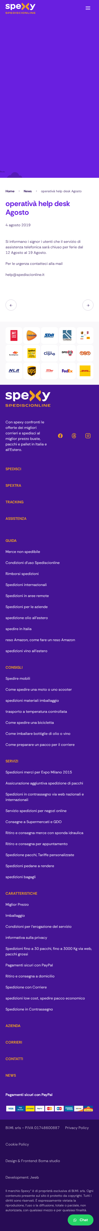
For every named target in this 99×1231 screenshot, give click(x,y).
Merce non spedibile (23, 551)
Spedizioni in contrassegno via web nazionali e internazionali (45, 797)
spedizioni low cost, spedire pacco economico (45, 998)
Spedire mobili (18, 678)
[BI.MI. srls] (20, 8)
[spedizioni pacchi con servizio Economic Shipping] (31, 353)
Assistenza (16, 518)
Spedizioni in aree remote (27, 595)
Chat (84, 1219)
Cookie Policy (17, 1144)
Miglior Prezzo (17, 904)
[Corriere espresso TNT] (85, 353)
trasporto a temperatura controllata (36, 711)
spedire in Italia (19, 628)
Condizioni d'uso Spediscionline (33, 562)
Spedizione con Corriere (26, 987)
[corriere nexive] (31, 335)
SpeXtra (13, 485)
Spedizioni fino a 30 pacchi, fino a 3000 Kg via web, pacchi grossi (49, 951)
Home (10, 191)
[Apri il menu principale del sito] (87, 8)
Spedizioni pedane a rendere (30, 865)
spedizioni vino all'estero (26, 650)
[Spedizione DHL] (85, 370)
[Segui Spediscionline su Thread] (74, 436)
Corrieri (14, 1042)
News (28, 191)
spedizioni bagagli (21, 876)
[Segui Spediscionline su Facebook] (60, 436)
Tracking (14, 502)
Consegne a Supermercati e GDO (34, 821)
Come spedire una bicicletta (30, 722)
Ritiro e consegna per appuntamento (37, 843)
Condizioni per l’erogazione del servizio (39, 926)
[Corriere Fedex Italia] (67, 370)
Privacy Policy (77, 1127)
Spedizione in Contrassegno (29, 1009)
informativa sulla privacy (26, 937)
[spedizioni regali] (87, 305)
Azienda (13, 1025)
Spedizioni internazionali (26, 584)
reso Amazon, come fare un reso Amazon (40, 639)
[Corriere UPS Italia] (31, 370)
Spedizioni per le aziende (27, 606)
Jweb (34, 1177)
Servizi (12, 761)
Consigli (14, 667)
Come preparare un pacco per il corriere (40, 744)
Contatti (14, 1058)
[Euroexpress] (14, 353)
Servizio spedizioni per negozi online (36, 810)
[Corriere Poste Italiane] (49, 353)
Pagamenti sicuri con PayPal (29, 965)
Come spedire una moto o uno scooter (39, 689)
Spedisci (13, 469)
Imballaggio (15, 915)
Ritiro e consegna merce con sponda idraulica (44, 832)
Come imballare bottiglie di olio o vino (38, 733)
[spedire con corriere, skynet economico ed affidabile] (49, 370)
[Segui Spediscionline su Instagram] (87, 436)
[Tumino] (67, 335)
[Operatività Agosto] (11, 305)
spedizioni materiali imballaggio (32, 700)
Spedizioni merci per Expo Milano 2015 (39, 772)
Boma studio (49, 1160)
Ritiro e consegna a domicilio (30, 976)
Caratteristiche (21, 893)
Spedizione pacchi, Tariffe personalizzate (40, 854)
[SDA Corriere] (49, 335)
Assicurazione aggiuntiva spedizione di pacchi (44, 783)
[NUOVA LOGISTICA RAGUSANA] (14, 370)
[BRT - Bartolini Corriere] (14, 335)
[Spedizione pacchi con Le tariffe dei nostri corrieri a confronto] (85, 335)
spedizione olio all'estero (27, 617)
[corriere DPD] (67, 353)
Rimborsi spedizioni (22, 573)
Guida (11, 540)
